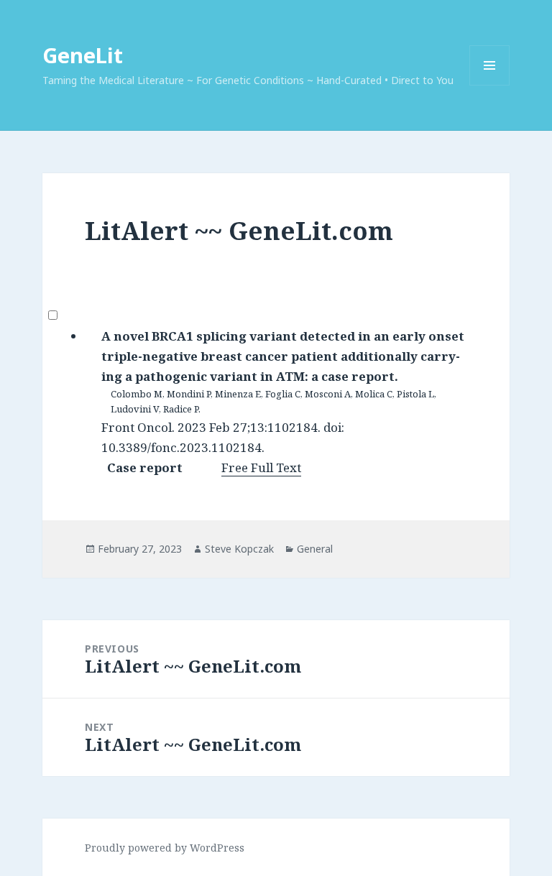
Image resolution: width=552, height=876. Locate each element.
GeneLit (82, 55)
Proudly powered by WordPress (164, 847)
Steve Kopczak (239, 548)
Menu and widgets (490, 85)
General (315, 548)
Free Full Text (261, 467)
